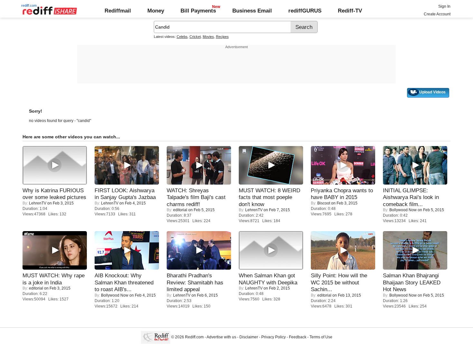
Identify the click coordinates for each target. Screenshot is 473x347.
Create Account (437, 14)
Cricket (195, 37)
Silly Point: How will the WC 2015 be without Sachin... (339, 282)
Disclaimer (248, 337)
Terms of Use (321, 337)
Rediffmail (118, 10)
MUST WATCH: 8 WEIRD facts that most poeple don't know (269, 197)
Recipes (222, 37)
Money (155, 10)
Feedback (297, 337)
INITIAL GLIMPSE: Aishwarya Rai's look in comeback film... (411, 197)
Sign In (444, 6)
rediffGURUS (304, 10)
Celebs (182, 37)
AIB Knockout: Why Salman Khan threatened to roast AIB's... (124, 282)
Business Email (252, 10)
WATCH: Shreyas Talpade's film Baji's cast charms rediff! (196, 197)
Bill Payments (198, 10)
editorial (180, 210)
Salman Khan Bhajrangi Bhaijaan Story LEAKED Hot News (412, 282)
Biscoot (323, 203)
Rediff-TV (350, 10)
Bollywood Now (403, 210)
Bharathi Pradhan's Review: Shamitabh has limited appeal (195, 282)
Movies (208, 37)
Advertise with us (221, 337)
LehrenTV (37, 203)
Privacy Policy (273, 337)
